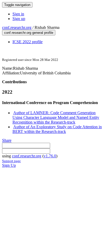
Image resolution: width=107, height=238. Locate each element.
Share (6, 140)
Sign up (18, 18)
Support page (11, 161)
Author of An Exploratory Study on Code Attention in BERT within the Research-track (57, 129)
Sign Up (9, 165)
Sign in (18, 14)
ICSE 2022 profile (27, 42)
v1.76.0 (50, 156)
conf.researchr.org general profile (28, 33)
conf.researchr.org (16, 27)
